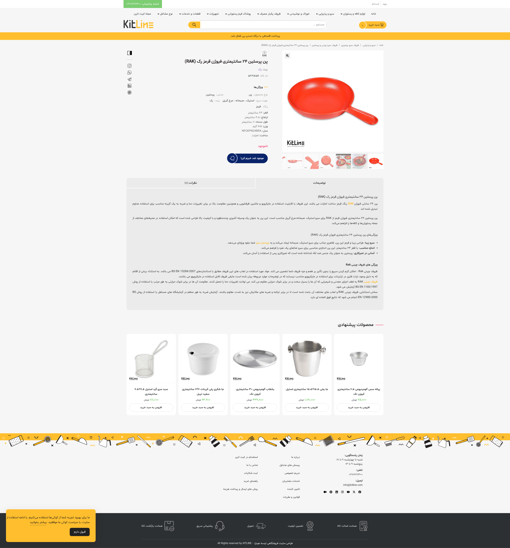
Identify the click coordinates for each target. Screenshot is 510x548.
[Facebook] (360, 492)
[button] (287, 55)
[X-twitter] (354, 492)
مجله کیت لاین (142, 14)
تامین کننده (293, 489)
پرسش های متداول (290, 465)
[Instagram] (342, 492)
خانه (373, 14)
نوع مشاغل (166, 14)
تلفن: (359, 470)
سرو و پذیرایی (326, 14)
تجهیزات (214, 14)
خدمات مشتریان (291, 481)
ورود (384, 4)
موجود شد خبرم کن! (252, 158)
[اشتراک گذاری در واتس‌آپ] (129, 72)
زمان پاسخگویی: (354, 455)
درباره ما (295, 457)
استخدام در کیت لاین (246, 457)
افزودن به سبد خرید (359, 407)
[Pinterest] (331, 492)
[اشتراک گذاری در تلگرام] (129, 79)
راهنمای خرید (251, 481)
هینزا (257, 543)
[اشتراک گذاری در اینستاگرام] (129, 66)
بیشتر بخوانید (38, 522)
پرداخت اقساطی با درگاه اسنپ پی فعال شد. (255, 36)
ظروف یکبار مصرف (270, 14)
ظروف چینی (371, 282)
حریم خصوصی (292, 473)
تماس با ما (252, 465)
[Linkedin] (336, 492)
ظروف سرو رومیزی (350, 45)
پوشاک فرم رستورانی (239, 14)
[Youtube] (348, 492)
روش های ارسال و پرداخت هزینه (240, 489)
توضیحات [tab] (319, 183)
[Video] (325, 492)
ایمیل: (359, 481)
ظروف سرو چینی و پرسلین (324, 45)
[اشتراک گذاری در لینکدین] (129, 86)
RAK (350, 204)
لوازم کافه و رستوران (354, 14)
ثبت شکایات (251, 473)
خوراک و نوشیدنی (300, 14)
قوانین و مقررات (291, 497)
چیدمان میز (262, 243)
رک (260, 69)
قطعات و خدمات (191, 14)
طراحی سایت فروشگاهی (279, 543)
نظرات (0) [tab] (191, 183)
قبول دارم (79, 532)
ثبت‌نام (375, 4)
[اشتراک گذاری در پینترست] (129, 92)
